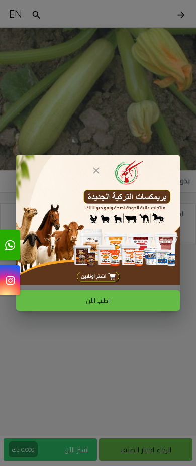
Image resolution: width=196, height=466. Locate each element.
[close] (96, 170)
